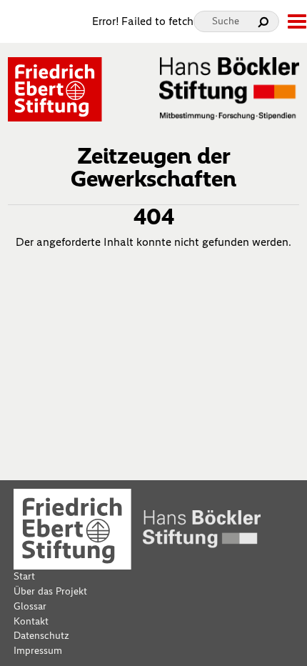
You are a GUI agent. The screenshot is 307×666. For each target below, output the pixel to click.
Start (24, 576)
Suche (225, 21)
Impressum (38, 651)
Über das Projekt (50, 591)
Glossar (30, 606)
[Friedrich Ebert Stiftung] (55, 88)
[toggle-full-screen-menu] (296, 21)
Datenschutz (41, 636)
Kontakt (31, 621)
